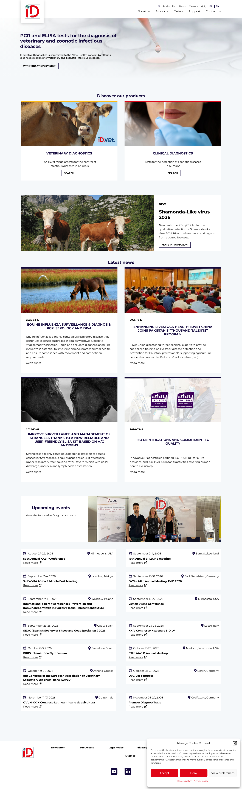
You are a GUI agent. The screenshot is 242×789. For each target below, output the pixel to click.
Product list (169, 6)
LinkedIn (128, 771)
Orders (178, 11)
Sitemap (130, 755)
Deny (193, 773)
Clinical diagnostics (173, 153)
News (182, 6)
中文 (203, 6)
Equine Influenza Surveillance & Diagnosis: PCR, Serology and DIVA (69, 326)
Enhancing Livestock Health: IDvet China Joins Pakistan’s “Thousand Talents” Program (172, 330)
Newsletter (58, 747)
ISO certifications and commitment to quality (172, 441)
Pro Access (87, 747)
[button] (235, 743)
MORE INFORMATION (175, 244)
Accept (164, 773)
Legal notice (115, 747)
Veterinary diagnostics (69, 153)
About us (143, 11)
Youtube (114, 771)
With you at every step (39, 66)
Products (162, 11)
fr (210, 6)
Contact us (213, 11)
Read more (30, 562)
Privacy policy (200, 781)
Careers (193, 6)
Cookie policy (184, 781)
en (217, 6)
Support (194, 11)
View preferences (223, 773)
